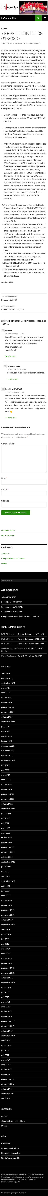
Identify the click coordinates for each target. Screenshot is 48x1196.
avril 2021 (5, 876)
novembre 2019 (7, 915)
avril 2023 (5, 775)
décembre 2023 (7, 746)
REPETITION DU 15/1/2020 (12, 308)
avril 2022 (5, 828)
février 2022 (6, 837)
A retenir (5, 554)
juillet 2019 (6, 934)
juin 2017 (5, 1050)
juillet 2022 (6, 813)
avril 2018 (5, 1002)
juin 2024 (5, 726)
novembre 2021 (7, 852)
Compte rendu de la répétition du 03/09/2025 (20, 616)
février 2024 (6, 736)
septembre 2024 (8, 722)
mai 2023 (5, 770)
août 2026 (5, 673)
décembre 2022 (7, 794)
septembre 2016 (8, 1094)
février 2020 (6, 900)
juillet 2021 (6, 866)
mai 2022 (5, 823)
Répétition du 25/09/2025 (12, 607)
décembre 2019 (7, 910)
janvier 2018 (6, 1016)
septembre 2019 (8, 924)
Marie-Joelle (19, 43)
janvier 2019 (6, 963)
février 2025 (6, 697)
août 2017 (5, 1040)
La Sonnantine (8, 18)
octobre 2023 (7, 755)
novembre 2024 (7, 712)
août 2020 (5, 886)
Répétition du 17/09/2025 (12, 611)
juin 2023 (5, 765)
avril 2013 (5, 1098)
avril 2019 (5, 949)
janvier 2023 (6, 789)
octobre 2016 (7, 1089)
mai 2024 (5, 731)
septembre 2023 (8, 760)
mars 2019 (5, 953)
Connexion (5, 1143)
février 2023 (6, 784)
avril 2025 (5, 688)
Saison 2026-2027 (8, 597)
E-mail (4, 489)
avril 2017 (5, 1060)
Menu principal (45, 18)
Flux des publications (10, 1148)
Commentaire (8, 443)
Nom (4, 478)
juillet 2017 (6, 1045)
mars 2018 (5, 1007)
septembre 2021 (8, 862)
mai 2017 (5, 1055)
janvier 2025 (6, 702)
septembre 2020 (8, 881)
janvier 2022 (6, 842)
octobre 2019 (7, 920)
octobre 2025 (7, 678)
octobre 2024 (7, 717)
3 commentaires (33, 43)
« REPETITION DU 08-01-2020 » (29, 656)
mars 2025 (5, 693)
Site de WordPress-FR (10, 1158)
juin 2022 (5, 818)
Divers (4, 29)
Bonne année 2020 (9, 298)
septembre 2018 (8, 982)
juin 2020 (5, 891)
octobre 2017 (7, 1031)
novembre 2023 (7, 751)
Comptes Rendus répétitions (13, 558)
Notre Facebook (8, 535)
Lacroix (8, 330)
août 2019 (5, 929)
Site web (5, 500)
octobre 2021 (7, 857)
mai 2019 (5, 944)
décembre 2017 (7, 1021)
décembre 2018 (7, 968)
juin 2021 (5, 871)
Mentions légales (8, 530)
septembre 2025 (8, 683)
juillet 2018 (6, 987)
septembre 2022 (8, 808)
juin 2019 (5, 939)
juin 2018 (5, 992)
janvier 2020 (6, 905)
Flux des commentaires (10, 1153)
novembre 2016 (7, 1084)
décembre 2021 (7, 847)
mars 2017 (5, 1065)
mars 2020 (5, 895)
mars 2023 (5, 780)
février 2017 (6, 1069)
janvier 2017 (6, 1074)
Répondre (12, 356)
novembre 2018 (7, 973)
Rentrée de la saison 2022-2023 (31, 634)
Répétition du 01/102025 (11, 602)
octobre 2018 (7, 978)
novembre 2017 (7, 1026)
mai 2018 (5, 997)
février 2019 (6, 958)
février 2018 (6, 1011)
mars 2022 (5, 833)
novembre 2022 (7, 799)
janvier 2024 (6, 741)
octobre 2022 (7, 804)
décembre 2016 (7, 1079)
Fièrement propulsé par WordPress (13, 1193)
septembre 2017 (8, 1036)
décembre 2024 (7, 707)
